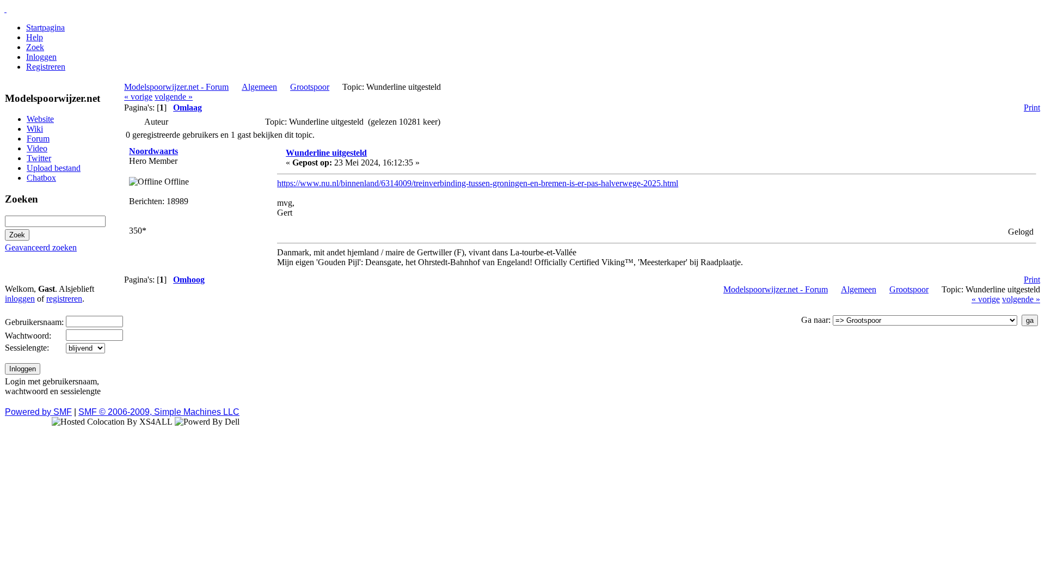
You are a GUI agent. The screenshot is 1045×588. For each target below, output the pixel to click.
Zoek (35, 47)
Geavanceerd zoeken (41, 247)
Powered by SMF (38, 411)
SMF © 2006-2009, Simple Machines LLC (158, 411)
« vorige (138, 96)
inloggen (20, 298)
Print (1032, 107)
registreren (64, 298)
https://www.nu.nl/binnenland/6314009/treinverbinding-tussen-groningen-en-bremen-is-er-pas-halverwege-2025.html (477, 183)
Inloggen (41, 57)
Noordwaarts (153, 151)
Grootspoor (309, 86)
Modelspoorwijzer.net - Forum (176, 86)
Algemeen (259, 86)
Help (34, 37)
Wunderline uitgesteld (326, 152)
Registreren (45, 66)
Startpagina (45, 27)
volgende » (174, 96)
